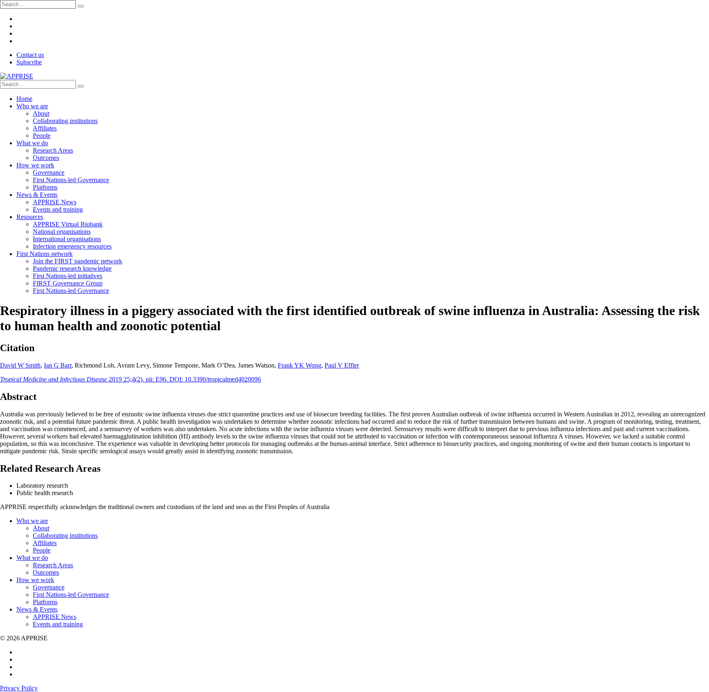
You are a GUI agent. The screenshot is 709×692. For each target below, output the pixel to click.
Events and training (58, 209)
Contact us (30, 54)
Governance (48, 172)
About (41, 113)
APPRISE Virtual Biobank (68, 224)
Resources (29, 216)
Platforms (45, 187)
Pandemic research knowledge (72, 268)
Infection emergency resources (72, 246)
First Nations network (44, 253)
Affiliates (45, 128)
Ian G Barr (57, 365)
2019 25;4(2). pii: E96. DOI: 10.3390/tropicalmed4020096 (130, 379)
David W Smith (20, 365)
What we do (32, 142)
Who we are (32, 106)
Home (24, 98)
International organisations (67, 238)
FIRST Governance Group (68, 283)
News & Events (36, 194)
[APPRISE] (16, 76)
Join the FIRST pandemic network (77, 261)
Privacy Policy (19, 688)
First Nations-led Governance (71, 179)
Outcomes (46, 157)
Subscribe (29, 62)
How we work (35, 165)
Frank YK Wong (299, 365)
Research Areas (53, 150)
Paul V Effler (342, 365)
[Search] (81, 6)
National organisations (62, 231)
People (41, 135)
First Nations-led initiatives (67, 275)
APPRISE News (54, 202)
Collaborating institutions (65, 120)
